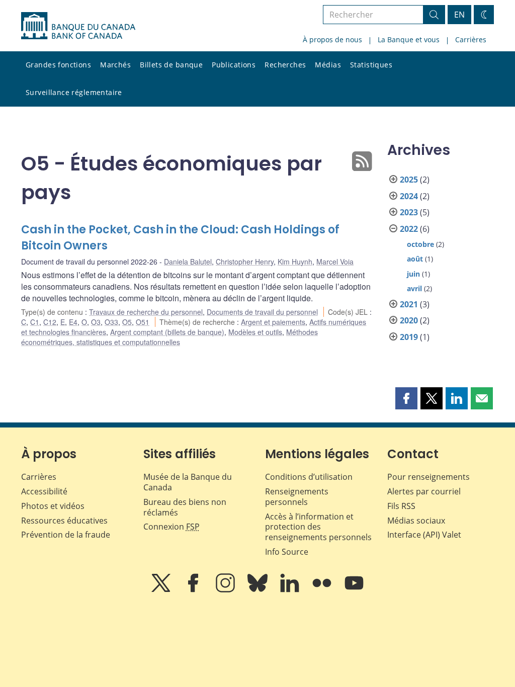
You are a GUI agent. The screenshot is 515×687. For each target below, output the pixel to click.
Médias (328, 64)
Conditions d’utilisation (309, 476)
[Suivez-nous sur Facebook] (194, 589)
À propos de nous (332, 39)
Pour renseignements (428, 476)
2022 (409, 228)
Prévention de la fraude (65, 534)
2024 (409, 196)
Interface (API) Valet (424, 534)
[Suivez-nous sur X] (162, 589)
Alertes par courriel (424, 491)
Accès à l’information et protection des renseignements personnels (318, 527)
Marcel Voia (335, 261)
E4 (73, 322)
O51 (142, 322)
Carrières (470, 39)
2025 (409, 179)
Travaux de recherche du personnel (146, 312)
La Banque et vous (409, 39)
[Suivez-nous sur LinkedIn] (291, 589)
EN (459, 14)
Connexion (171, 526)
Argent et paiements (273, 322)
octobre (420, 244)
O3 (96, 322)
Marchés (115, 64)
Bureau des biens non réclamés (184, 507)
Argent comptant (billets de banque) (167, 332)
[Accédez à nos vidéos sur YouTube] (354, 589)
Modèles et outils (255, 332)
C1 (34, 322)
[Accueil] (78, 25)
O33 (111, 322)
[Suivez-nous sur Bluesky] (258, 589)
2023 (409, 212)
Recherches (285, 64)
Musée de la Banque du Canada (187, 482)
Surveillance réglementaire (74, 92)
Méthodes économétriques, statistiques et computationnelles (169, 337)
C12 (49, 322)
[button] (406, 398)
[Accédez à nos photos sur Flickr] (323, 589)
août (415, 259)
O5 (127, 322)
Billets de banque (171, 64)
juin (413, 274)
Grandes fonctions (58, 64)
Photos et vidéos (52, 505)
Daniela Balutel (188, 261)
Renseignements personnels (296, 496)
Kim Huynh (295, 261)
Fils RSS (401, 505)
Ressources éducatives (64, 520)
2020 (409, 320)
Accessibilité (44, 491)
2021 (409, 304)
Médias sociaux (416, 520)
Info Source (286, 551)
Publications (233, 64)
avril (414, 288)
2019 (409, 336)
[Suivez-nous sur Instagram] (226, 589)
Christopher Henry (245, 261)
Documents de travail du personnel (262, 312)
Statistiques (371, 64)
